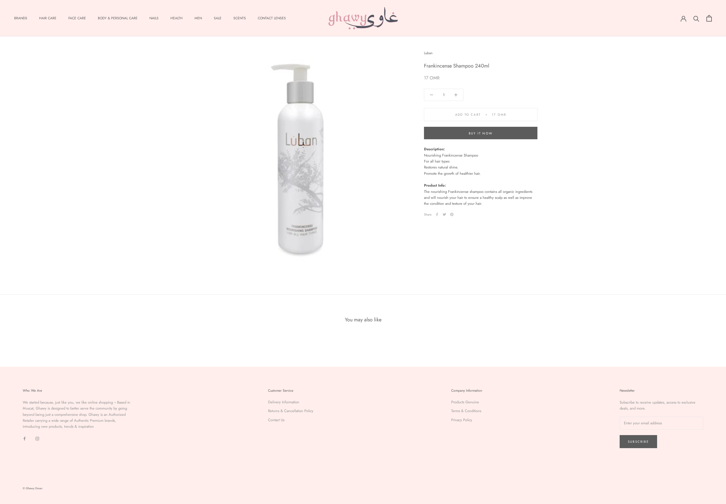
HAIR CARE (47, 18)
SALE (217, 18)
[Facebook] (437, 214)
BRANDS (20, 18)
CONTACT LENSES (272, 18)
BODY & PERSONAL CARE (118, 18)
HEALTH (176, 18)
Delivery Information (283, 402)
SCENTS (239, 18)
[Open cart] (709, 18)
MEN (198, 18)
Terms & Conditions (466, 411)
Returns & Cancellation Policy (290, 411)
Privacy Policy (461, 420)
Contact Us (276, 420)
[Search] (696, 18)
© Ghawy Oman (32, 488)
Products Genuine (465, 402)
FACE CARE (77, 18)
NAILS (154, 18)
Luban (428, 53)
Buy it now (481, 133)
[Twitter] (444, 214)
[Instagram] (37, 438)
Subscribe (638, 441)
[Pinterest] (451, 214)
